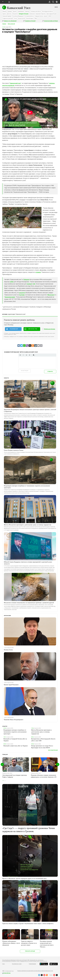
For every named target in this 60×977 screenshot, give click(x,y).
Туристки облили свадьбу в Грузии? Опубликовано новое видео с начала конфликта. (28, 923)
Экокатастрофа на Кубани (51, 20)
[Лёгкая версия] (9, 2)
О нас (3, 963)
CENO (12, 281)
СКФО (49, 16)
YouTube (21, 295)
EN (5, 1)
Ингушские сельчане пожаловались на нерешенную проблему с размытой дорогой (29, 602)
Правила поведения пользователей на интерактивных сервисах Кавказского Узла (35, 970)
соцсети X (22, 292)
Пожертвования (32, 963)
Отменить (50, 371)
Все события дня (53, 750)
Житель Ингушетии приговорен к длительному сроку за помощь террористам (27, 525)
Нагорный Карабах (7, 16)
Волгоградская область (47, 11)
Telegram (26, 279)
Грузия (4, 13)
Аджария (10, 11)
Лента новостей (11, 23)
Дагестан (9, 13)
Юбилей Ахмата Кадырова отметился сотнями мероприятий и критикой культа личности (28, 563)
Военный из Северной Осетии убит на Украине (15, 740)
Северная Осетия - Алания (41, 16)
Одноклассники (10, 297)
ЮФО (36, 18)
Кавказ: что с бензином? (10, 20)
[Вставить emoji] (33, 355)
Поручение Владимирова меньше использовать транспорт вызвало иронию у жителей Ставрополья (30, 410)
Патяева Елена (8, 650)
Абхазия (4, 11)
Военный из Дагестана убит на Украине (16, 746)
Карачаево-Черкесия (40, 13)
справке (38, 272)
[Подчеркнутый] (26, 355)
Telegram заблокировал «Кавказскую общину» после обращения (11, 943)
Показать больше (30, 951)
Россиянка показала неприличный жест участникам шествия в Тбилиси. (47, 944)
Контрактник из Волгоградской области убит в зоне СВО (43, 740)
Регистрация (24, 370)
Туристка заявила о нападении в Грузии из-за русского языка (29, 943)
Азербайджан (21, 11)
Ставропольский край (8, 18)
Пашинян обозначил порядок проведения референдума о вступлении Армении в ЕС (44, 776)
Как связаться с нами (16, 963)
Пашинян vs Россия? (30, 20)
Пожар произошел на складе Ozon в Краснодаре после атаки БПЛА (42, 746)
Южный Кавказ (29, 18)
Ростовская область (29, 16)
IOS (34, 284)
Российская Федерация (17, 16)
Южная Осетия (21, 18)
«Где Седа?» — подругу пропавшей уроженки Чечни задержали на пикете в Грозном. (28, 829)
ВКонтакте (51, 295)
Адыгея (14, 11)
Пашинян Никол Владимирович (13, 719)
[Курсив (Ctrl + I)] (23, 355)
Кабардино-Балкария (23, 13)
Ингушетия (15, 13)
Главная (4, 23)
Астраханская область (36, 11)
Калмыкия (32, 13)
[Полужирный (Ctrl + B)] (20, 355)
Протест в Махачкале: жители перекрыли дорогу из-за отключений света (24, 878)
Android (29, 284)
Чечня (15, 18)
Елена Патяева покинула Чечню (13, 450)
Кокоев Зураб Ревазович (11, 685)
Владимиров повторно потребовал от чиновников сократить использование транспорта (27, 486)
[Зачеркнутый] (29, 355)
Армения (27, 11)
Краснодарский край (51, 13)
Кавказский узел (15, 83)
